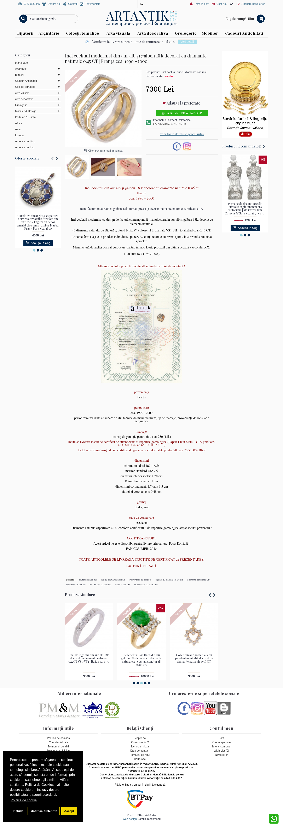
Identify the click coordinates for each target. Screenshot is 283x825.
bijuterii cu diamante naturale (169, 580)
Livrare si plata (140, 746)
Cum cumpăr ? (140, 742)
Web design (130, 818)
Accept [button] (69, 811)
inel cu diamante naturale (113, 580)
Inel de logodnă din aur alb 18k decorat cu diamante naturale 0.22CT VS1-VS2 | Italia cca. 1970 (89, 658)
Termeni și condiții (58, 746)
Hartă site (140, 759)
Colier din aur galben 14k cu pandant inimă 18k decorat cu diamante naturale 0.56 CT (194, 658)
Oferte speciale (27, 158)
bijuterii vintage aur (88, 580)
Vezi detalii (187, 42)
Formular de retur (140, 754)
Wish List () (221, 750)
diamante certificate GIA (198, 580)
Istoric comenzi (221, 746)
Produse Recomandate (240, 146)
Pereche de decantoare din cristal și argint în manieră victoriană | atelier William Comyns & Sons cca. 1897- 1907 (245, 208)
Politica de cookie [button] (24, 800)
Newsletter (221, 754)
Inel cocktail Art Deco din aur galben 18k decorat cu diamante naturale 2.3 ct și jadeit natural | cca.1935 (141, 660)
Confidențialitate (58, 742)
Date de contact (139, 750)
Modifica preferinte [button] (43, 811)
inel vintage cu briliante (140, 580)
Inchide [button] (18, 811)
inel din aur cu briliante (100, 584)
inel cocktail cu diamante (146, 584)
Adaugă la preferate (183, 103)
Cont (221, 738)
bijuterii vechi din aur (76, 584)
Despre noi (139, 738)
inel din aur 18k (122, 584)
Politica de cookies (58, 738)
